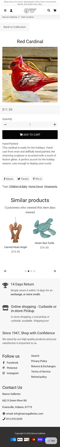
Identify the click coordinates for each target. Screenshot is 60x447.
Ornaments (50, 186)
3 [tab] (31, 271)
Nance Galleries (9, 17)
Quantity (7, 119)
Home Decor (36, 186)
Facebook (12, 362)
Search (35, 355)
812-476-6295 (14, 418)
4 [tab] (34, 271)
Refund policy (39, 376)
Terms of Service (41, 371)
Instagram (12, 373)
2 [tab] (28, 271)
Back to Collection (15, 26)
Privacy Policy (39, 361)
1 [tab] (25, 271)
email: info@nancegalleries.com (24, 413)
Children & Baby (18, 186)
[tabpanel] (15, 235)
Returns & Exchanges (43, 366)
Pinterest (11, 367)
